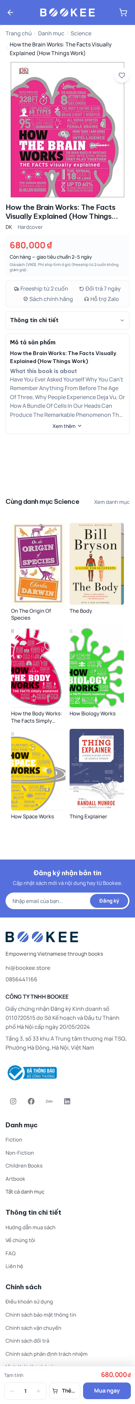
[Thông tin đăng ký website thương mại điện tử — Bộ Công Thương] (67, 1073)
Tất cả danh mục (25, 1191)
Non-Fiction (20, 1152)
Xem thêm (64, 426)
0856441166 (21, 979)
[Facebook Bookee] (31, 1101)
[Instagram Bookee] (13, 1101)
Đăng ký (109, 900)
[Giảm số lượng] (12, 1391)
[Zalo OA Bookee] (49, 1101)
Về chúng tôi (20, 1240)
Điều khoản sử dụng (29, 1301)
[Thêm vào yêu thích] (121, 75)
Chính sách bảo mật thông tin (41, 1314)
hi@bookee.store (28, 968)
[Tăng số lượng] (38, 1391)
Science (81, 33)
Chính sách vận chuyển (33, 1328)
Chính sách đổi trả (27, 1340)
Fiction (14, 1139)
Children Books (24, 1165)
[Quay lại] (10, 12)
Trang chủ (19, 33)
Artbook (15, 1178)
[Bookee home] (67, 12)
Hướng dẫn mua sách (30, 1227)
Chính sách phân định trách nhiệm (47, 1354)
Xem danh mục (111, 502)
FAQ (11, 1253)
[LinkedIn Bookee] (67, 1101)
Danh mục (51, 33)
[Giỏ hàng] (123, 12)
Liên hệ (14, 1266)
